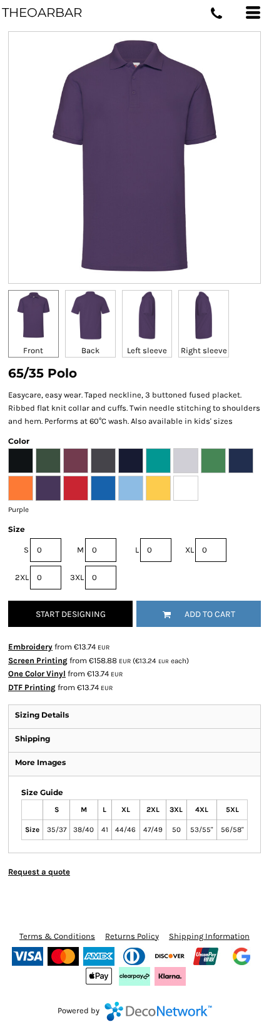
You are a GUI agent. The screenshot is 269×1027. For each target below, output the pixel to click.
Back (90, 350)
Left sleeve (147, 350)
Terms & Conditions (57, 936)
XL (189, 549)
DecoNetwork (158, 1011)
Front (33, 350)
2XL (22, 577)
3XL (77, 577)
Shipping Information (209, 936)
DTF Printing (32, 687)
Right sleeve (204, 350)
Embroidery (30, 646)
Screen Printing (38, 660)
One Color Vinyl (37, 673)
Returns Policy (132, 936)
